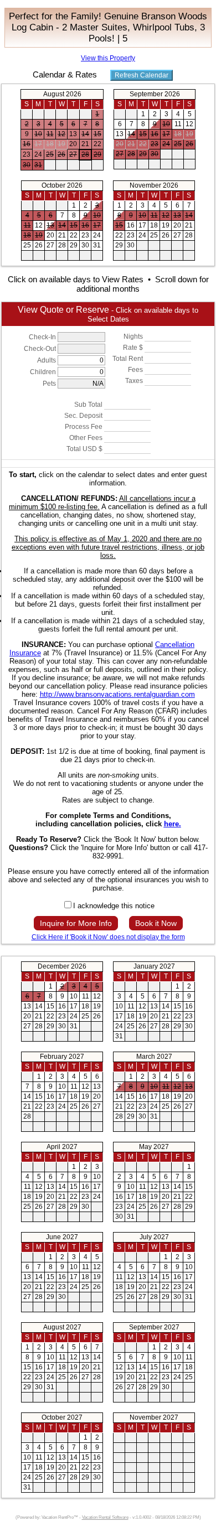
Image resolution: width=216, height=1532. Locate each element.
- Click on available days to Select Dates (108, 314)
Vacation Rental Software (105, 1517)
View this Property (108, 58)
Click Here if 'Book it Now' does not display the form (108, 937)
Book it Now (156, 923)
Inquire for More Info (76, 923)
